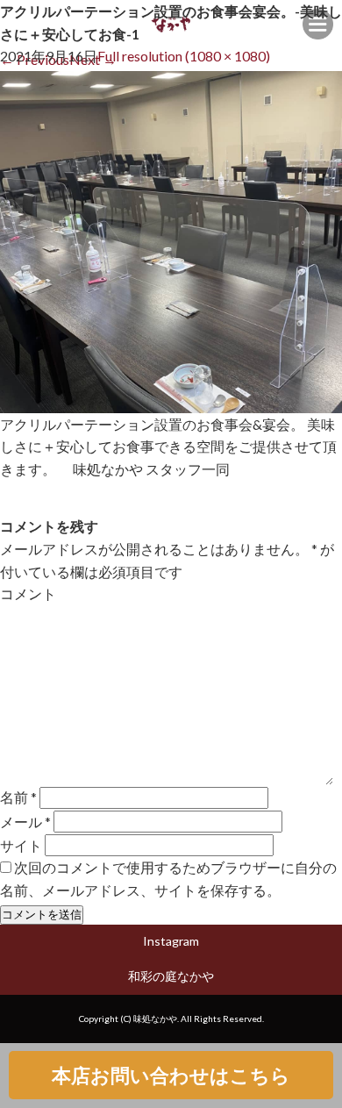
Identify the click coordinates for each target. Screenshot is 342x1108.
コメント (28, 593)
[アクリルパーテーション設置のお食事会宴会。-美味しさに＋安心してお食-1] (171, 401)
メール (25, 821)
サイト (21, 845)
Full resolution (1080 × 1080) (183, 55)
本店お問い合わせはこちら (171, 1075)
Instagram (171, 940)
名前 (18, 797)
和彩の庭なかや (171, 976)
